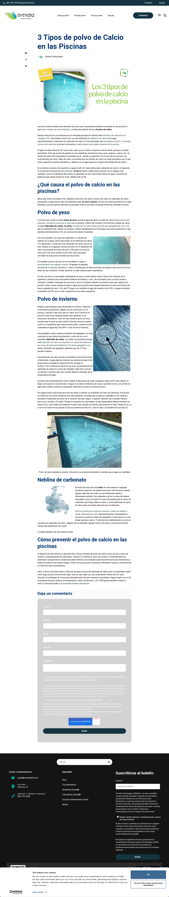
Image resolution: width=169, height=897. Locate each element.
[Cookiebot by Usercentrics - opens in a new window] (16, 892)
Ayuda (111, 15)
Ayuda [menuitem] (162, 3)
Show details (38, 892)
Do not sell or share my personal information (148, 884)
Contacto (143, 15)
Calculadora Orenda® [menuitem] (71, 794)
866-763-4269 (12, 3)
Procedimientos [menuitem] (69, 785)
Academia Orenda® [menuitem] (70, 789)
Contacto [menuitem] (148, 3)
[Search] (109, 762)
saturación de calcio (98, 138)
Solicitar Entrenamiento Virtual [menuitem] (75, 799)
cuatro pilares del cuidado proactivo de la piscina (98, 144)
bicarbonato (53, 267)
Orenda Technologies (54, 56)
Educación (63, 15)
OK (148, 875)
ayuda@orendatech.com (28, 778)
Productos (79, 15)
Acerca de (96, 15)
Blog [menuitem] (64, 780)
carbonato (68, 171)
